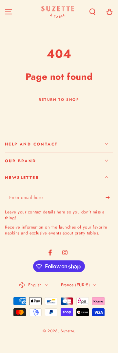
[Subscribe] (109, 197)
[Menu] (8, 11)
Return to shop (59, 99)
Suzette (67, 331)
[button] (92, 11)
